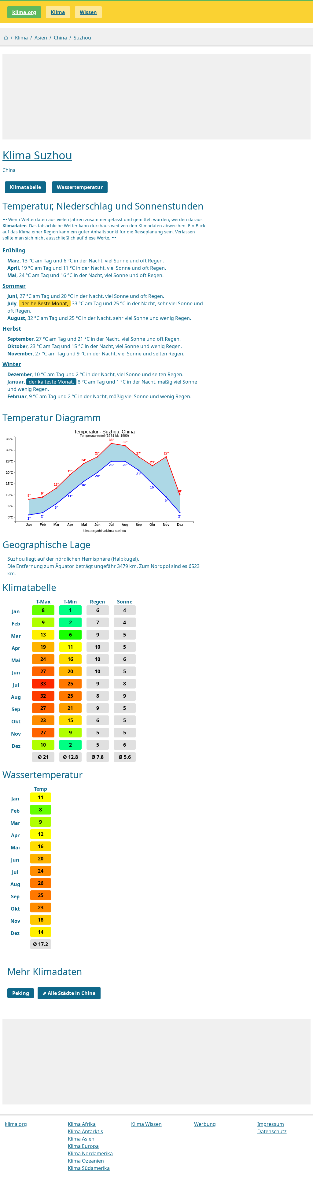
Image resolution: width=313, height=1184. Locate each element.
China (60, 37)
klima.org (24, 12)
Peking (20, 993)
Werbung (205, 1124)
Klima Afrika (82, 1124)
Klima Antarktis (85, 1131)
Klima (21, 37)
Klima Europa (83, 1146)
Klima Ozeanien (86, 1160)
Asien (41, 37)
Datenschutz (272, 1131)
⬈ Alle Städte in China (69, 993)
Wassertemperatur (80, 187)
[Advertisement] (156, 96)
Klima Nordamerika (90, 1153)
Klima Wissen (146, 1124)
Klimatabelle (25, 187)
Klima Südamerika (89, 1168)
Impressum (270, 1124)
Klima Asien (81, 1138)
